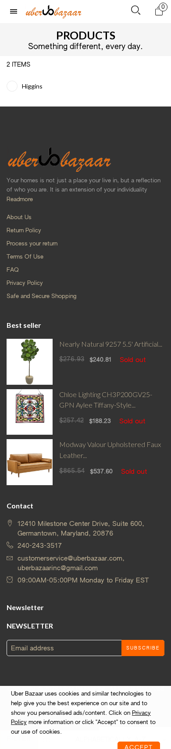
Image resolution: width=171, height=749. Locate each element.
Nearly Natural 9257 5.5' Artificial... (110, 344)
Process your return (32, 244)
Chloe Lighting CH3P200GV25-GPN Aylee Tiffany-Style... (105, 399)
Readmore (20, 199)
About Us (19, 217)
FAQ (13, 270)
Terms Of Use (25, 257)
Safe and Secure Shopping (41, 296)
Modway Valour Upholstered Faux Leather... (110, 449)
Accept (139, 738)
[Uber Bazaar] (53, 11)
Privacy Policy (25, 283)
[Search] (135, 12)
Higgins (32, 86)
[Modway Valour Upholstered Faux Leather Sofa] (30, 462)
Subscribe (143, 648)
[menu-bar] (16, 11)
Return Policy (24, 231)
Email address (32, 648)
